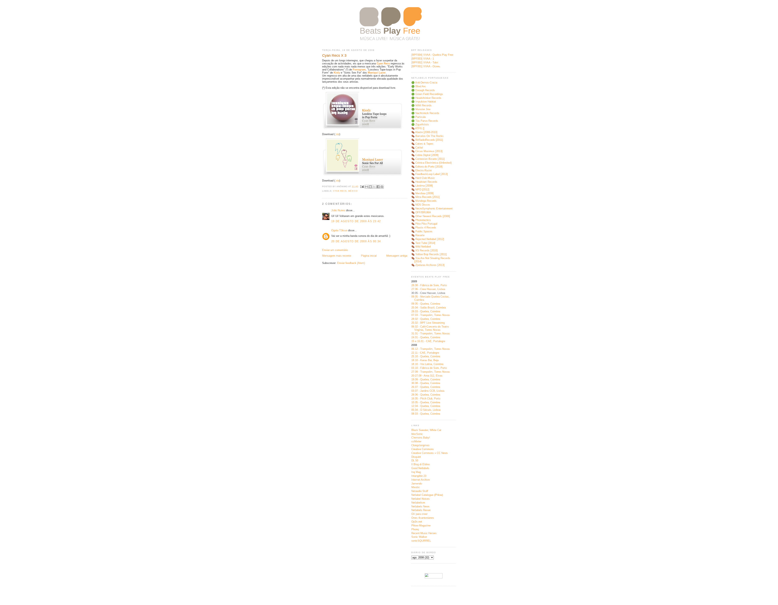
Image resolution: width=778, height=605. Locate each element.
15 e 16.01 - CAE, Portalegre (428, 341)
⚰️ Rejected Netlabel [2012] (427, 239)
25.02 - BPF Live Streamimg (428, 322)
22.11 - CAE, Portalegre (425, 352)
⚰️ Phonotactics (421, 220)
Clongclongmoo (420, 445)
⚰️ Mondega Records (424, 200)
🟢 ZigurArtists (420, 124)
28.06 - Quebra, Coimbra (425, 394)
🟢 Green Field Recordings (427, 94)
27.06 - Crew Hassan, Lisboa (428, 289)
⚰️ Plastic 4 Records (423, 227)
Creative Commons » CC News (429, 453)
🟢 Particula (418, 116)
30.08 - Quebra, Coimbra (425, 383)
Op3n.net (416, 521)
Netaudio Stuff (419, 491)
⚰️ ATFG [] (417, 128)
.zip (337, 134)
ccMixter (416, 441)
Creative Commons (422, 449)
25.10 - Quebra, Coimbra (425, 356)
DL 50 (414, 460)
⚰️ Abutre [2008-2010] (424, 132)
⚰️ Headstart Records (424, 181)
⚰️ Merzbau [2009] (422, 193)
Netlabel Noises (420, 498)
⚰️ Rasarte (417, 235)
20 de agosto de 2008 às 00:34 (356, 241)
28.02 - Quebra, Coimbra (425, 318)
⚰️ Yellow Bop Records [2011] (429, 254)
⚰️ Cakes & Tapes (422, 143)
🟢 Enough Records (423, 90)
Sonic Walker (419, 536)
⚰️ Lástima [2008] (422, 185)
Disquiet (416, 456)
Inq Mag (416, 472)
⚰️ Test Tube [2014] (423, 242)
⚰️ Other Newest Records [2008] (430, 216)
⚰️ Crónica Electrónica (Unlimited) (431, 162)
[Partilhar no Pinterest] (382, 187)
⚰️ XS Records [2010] (424, 250)
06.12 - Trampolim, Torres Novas (430, 348)
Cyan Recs (383, 63)
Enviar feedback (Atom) (351, 263)
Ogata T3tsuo (339, 230)
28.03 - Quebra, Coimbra (425, 311)
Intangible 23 (418, 475)
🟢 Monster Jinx (421, 109)
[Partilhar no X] (374, 187)
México (353, 191)
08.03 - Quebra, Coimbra (425, 413)
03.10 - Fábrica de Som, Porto (429, 367)
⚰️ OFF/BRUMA (421, 212)
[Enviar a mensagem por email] (366, 187)
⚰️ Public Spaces (421, 231)
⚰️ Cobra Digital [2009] (424, 155)
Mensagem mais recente (336, 255)
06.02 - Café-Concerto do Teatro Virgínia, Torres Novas (430, 328)
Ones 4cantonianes (422, 517)
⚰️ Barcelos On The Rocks (427, 136)
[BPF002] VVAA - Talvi (424, 62)
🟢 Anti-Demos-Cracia (424, 82)
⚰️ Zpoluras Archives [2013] (428, 265)
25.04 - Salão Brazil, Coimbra (428, 307)
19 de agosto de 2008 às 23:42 (356, 221)
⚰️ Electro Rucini (421, 170)
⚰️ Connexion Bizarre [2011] (428, 158)
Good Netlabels (420, 468)
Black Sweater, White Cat (426, 430)
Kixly (337, 72)
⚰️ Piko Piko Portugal (424, 223)
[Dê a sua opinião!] (370, 187)
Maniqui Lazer (377, 72)
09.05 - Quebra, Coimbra (425, 303)
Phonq (415, 529)
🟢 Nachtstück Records (425, 113)
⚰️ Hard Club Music (423, 177)
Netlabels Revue (421, 510)
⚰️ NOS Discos (420, 204)
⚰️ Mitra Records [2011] (425, 196)
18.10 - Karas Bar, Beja (425, 360)
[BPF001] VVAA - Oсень (425, 66)
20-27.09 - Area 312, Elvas (426, 375)
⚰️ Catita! (417, 147)
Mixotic (415, 487)
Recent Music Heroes (424, 533)
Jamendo (416, 483)
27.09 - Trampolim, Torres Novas (430, 371)
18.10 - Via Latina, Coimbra (427, 364)
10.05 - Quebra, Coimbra (425, 402)
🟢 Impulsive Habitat (423, 101)
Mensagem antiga (396, 255)
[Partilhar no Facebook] (378, 187)
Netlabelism (418, 502)
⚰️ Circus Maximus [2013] (426, 151)
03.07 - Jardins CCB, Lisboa (427, 390)
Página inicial (369, 255)
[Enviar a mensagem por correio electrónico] (362, 186)
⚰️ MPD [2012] (420, 189)
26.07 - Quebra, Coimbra (425, 386)
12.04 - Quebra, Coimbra (425, 406)
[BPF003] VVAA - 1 (422, 58)
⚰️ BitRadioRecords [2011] (427, 139)
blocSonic (417, 433)
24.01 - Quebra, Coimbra (425, 337)
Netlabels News (420, 506)
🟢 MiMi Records (421, 105)
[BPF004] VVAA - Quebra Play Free (432, 54)
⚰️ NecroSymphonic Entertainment (432, 208)
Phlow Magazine (421, 525)
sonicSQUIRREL (421, 540)
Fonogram (359, 69)
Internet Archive (420, 479)
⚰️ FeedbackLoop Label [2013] (429, 174)
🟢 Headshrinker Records (426, 97)
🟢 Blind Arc (418, 86)
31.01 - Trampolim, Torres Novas (430, 333)
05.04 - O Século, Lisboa (425, 409)
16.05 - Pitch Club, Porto (425, 398)
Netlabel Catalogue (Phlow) (427, 494)
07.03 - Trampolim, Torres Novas (430, 315)
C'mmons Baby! (420, 437)
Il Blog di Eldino (420, 464)
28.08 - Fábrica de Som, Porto (429, 285)
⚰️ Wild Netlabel (421, 246)
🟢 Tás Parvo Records (424, 120)
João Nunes (338, 210)
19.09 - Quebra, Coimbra (425, 379)
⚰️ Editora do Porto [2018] (426, 166)
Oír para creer (419, 513)
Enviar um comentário (335, 250)
